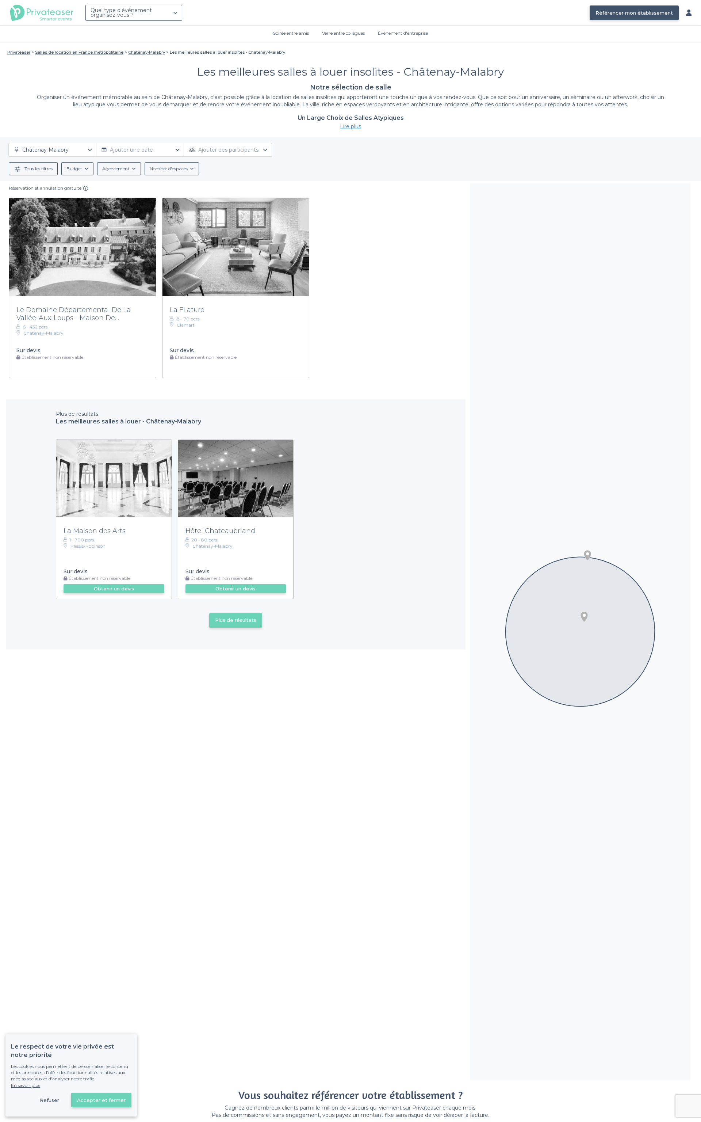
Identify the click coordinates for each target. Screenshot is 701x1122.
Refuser (49, 1100)
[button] (587, 555)
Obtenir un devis (114, 589)
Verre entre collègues (343, 33)
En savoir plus (25, 1085)
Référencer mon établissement (634, 13)
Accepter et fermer (101, 1100)
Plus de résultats (235, 620)
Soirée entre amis (291, 33)
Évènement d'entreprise (403, 33)
